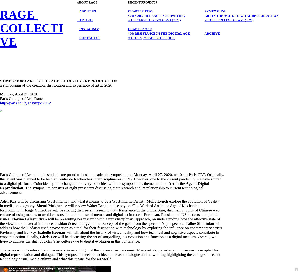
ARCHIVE (212, 33)
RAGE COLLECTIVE (31, 28)
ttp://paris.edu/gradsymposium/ (26, 103)
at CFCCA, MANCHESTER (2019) (159, 33)
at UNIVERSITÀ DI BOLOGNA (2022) (156, 15)
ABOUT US (87, 11)
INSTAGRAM (89, 29)
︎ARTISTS (85, 20)
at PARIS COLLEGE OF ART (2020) (242, 15)
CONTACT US (89, 38)
